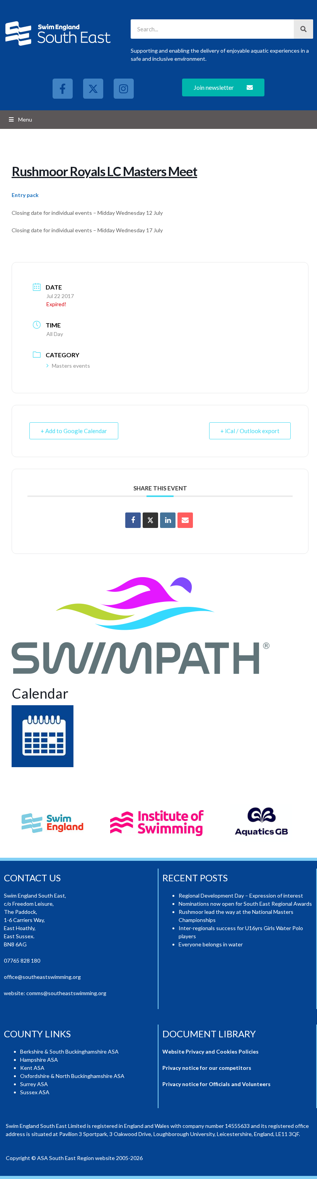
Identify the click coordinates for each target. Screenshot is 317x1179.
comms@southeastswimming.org (66, 993)
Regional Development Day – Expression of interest (241, 895)
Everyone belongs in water (211, 944)
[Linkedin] (168, 520)
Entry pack (25, 195)
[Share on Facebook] (133, 520)
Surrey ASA (34, 1084)
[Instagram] (124, 89)
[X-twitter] (93, 89)
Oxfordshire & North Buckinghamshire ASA (72, 1076)
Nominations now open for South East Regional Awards (245, 903)
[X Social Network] (150, 520)
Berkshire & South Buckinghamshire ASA (69, 1051)
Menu (25, 119)
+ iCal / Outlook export (250, 430)
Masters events (71, 365)
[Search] (303, 29)
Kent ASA (32, 1067)
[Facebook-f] (63, 89)
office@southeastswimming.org (42, 976)
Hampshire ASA (39, 1059)
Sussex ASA (34, 1092)
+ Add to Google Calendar (74, 430)
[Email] (185, 520)
